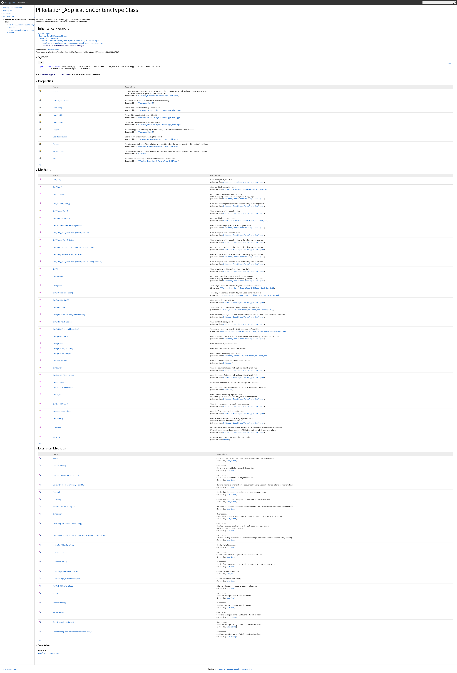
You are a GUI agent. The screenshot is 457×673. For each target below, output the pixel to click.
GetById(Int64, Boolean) (63, 322)
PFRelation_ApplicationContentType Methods (21, 31)
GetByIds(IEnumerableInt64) (66, 329)
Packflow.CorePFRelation (50, 38)
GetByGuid (57, 285)
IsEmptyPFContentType (64, 545)
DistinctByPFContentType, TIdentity (69, 485)
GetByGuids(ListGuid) (63, 293)
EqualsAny (57, 499)
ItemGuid (57, 108)
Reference (7, 13)
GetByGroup (58, 276)
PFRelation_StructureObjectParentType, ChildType (159, 110)
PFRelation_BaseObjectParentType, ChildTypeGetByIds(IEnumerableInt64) (253, 331)
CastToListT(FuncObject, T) (66, 475)
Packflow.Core (8, 16)
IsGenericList (59, 552)
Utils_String (231, 617)
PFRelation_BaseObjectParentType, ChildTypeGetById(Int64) (246, 309)
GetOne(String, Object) (62, 411)
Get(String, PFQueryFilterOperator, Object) (71, 232)
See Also (44, 645)
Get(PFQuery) (59, 194)
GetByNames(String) (62, 353)
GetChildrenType (60, 360)
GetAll (55, 269)
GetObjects (58, 394)
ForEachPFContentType (64, 506)
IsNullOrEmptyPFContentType (66, 578)
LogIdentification (60, 137)
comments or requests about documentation (233, 669)
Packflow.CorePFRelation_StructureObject (59, 43)
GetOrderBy (58, 418)
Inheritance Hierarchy (53, 28)
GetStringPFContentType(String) (67, 523)
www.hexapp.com (10, 669)
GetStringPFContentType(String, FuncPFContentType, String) (80, 535)
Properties (45, 81)
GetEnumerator (59, 382)
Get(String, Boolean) (61, 218)
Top (40, 164)
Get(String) (57, 187)
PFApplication (79, 40)
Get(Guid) (57, 179)
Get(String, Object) (61, 211)
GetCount (57, 368)
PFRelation (142, 153)
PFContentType (91, 40)
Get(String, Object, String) (63, 240)
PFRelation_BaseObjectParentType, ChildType (158, 95)
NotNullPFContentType (63, 586)
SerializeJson (58, 612)
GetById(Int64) (59, 307)
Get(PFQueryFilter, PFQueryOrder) (67, 225)
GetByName (58, 343)
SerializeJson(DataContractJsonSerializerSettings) (73, 631)
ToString (56, 437)
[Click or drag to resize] (35, 17)
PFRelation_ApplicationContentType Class (20, 20)
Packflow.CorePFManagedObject (53, 36)
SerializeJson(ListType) (63, 622)
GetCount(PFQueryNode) (63, 375)
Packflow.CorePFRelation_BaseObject (56, 40)
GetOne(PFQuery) (60, 404)
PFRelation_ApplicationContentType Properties (21, 26)
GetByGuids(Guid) (61, 300)
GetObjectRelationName (63, 387)
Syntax (43, 57)
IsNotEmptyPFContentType (65, 571)
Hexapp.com (10, 2)
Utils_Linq (230, 470)
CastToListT (59, 465)
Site (54, 158)
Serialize (57, 593)
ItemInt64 (57, 115)
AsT (55, 458)
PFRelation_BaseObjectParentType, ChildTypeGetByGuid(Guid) (247, 288)
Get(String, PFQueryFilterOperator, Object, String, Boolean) (77, 261)
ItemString (58, 122)
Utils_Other (231, 460)
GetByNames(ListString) (64, 348)
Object (226, 439)
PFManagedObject (145, 103)
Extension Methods (52, 448)
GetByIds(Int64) (60, 336)
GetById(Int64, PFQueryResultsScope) (69, 314)
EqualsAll (56, 492)
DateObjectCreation (61, 100)
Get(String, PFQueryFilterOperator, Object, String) (73, 247)
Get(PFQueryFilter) (61, 203)
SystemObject (44, 33)
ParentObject (58, 151)
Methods (44, 170)
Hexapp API (7, 10)
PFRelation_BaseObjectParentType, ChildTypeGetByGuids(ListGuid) (250, 295)
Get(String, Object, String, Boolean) (67, 254)
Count (55, 91)
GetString (57, 514)
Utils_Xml (230, 598)
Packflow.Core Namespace (49, 653)
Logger (56, 129)
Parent (56, 144)
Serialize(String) (59, 603)
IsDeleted (57, 428)
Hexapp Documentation (12, 7)
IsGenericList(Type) (61, 562)
